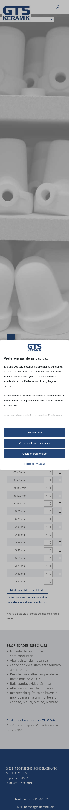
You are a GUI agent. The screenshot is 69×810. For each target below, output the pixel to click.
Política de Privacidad (34, 464)
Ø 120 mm (20, 495)
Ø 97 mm (20, 581)
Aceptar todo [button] (34, 432)
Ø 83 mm (20, 573)
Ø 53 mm (20, 550)
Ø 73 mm (20, 566)
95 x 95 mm (20, 480)
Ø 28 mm (20, 519)
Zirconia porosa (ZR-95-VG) (38, 720)
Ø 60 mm (20, 558)
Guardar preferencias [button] (34, 453)
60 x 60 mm (20, 472)
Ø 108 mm (20, 487)
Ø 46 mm (20, 542)
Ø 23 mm (20, 511)
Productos (13, 720)
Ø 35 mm (20, 527)
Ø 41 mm (20, 534)
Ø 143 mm (20, 503)
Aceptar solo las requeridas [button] (34, 443)
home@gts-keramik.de (39, 807)
